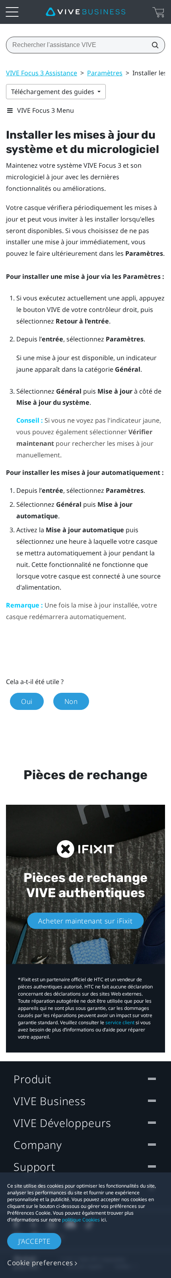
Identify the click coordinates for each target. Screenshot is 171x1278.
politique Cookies (81, 1219)
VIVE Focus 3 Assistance (41, 73)
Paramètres (104, 73)
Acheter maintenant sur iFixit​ (85, 920)
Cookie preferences (40, 1262)
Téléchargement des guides (53, 91)
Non (71, 701)
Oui (27, 701)
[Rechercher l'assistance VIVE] (153, 45)
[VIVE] (85, 12)
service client (119, 1022)
